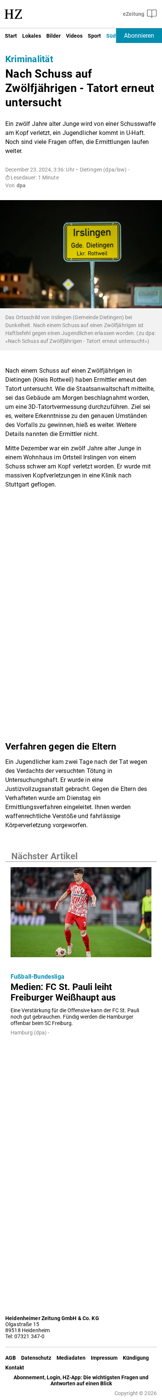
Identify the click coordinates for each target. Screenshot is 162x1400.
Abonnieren (139, 35)
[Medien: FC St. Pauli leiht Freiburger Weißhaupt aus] (81, 914)
